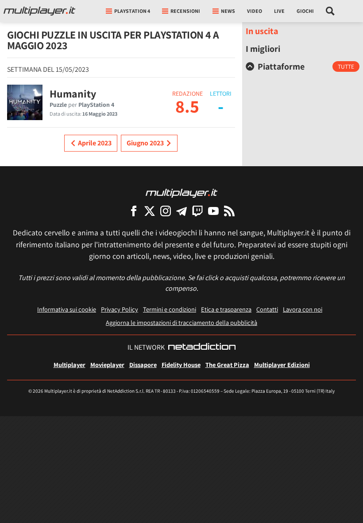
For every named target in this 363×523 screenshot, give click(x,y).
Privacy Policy (119, 309)
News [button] (228, 11)
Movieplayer (107, 364)
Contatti (267, 309)
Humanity (73, 93)
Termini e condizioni (169, 309)
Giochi (305, 11)
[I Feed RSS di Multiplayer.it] (229, 210)
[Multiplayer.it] (39, 11)
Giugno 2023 (145, 143)
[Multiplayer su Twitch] (197, 210)
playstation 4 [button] (132, 11)
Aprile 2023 (95, 143)
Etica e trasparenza (226, 309)
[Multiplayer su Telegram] (181, 210)
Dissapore (143, 364)
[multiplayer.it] (181, 192)
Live (279, 11)
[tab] (302, 66)
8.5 (187, 105)
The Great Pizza (227, 364)
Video (254, 11)
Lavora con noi (302, 309)
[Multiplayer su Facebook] (133, 210)
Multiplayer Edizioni (282, 364)
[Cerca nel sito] (330, 11)
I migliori (263, 48)
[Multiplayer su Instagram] (165, 210)
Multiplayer (69, 364)
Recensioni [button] (185, 11)
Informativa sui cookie (66, 309)
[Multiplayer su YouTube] (213, 210)
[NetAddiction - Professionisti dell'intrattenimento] (202, 347)
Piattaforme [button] (281, 66)
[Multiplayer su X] (149, 210)
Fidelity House (181, 364)
